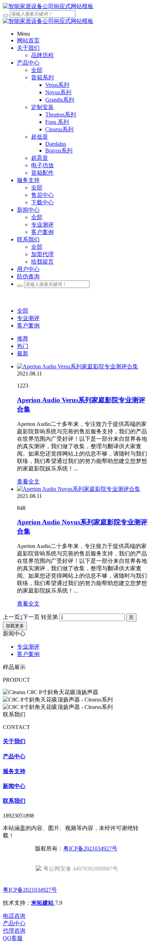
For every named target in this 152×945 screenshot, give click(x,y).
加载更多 (15, 625)
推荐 (22, 339)
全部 (36, 70)
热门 (22, 346)
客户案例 (28, 326)
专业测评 (28, 318)
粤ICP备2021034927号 (90, 848)
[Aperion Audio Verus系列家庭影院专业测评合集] (77, 366)
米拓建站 (43, 903)
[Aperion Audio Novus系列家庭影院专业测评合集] (78, 489)
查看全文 (28, 481)
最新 (22, 353)
